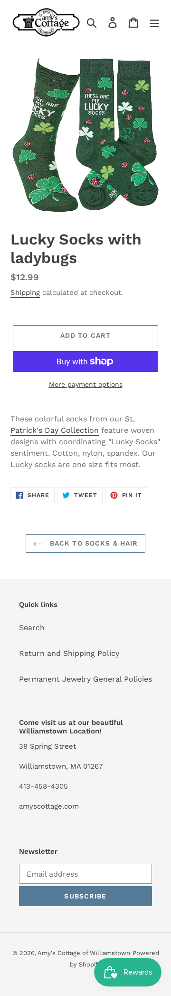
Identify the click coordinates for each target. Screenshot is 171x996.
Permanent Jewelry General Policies (85, 679)
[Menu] (154, 22)
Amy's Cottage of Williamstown (84, 953)
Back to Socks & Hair (93, 543)
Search (32, 627)
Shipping (25, 292)
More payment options (86, 384)
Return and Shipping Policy (69, 653)
